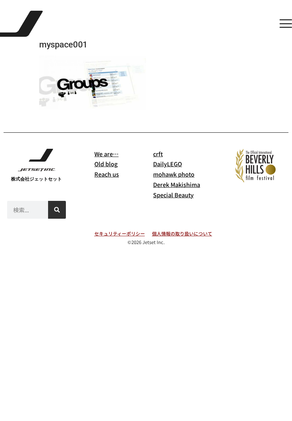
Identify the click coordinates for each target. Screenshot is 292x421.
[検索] (57, 210)
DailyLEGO (167, 163)
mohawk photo (173, 174)
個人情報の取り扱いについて (182, 233)
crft (158, 153)
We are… (106, 153)
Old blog (106, 163)
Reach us (106, 174)
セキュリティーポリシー (119, 233)
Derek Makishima (176, 184)
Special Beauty (173, 195)
